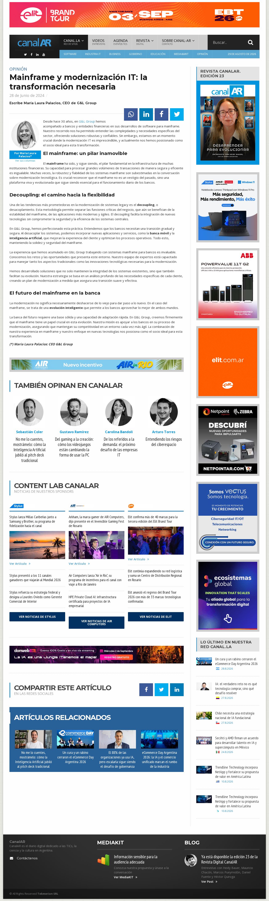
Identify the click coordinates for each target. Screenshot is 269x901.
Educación (158, 54)
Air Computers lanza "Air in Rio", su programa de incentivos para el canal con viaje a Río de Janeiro (95, 580)
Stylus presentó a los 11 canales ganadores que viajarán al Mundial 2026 (35, 577)
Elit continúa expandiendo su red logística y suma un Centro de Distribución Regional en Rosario (155, 575)
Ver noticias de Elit (156, 617)
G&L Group (87, 121)
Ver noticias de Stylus (37, 617)
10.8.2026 (227, 781)
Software (70, 54)
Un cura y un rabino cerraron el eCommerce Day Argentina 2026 (75, 757)
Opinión (202, 54)
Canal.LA (221, 646)
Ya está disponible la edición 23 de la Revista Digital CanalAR (229, 859)
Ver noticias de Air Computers (96, 622)
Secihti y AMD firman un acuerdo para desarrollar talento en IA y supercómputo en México (236, 742)
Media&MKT (181, 54)
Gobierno (135, 54)
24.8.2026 (227, 752)
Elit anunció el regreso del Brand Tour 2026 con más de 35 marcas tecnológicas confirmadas (154, 596)
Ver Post (207, 881)
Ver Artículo (18, 563)
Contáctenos (27, 858)
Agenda (120, 41)
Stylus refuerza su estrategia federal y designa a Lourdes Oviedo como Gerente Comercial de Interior (35, 596)
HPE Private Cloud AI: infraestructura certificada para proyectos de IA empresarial (92, 601)
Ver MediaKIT (123, 877)
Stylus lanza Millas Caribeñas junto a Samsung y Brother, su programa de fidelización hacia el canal (32, 521)
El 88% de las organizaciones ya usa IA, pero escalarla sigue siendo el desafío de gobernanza (117, 759)
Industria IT (93, 54)
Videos (98, 41)
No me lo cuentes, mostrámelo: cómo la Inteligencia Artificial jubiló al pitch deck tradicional (33, 759)
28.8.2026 (227, 668)
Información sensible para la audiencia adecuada (135, 859)
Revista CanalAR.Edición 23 (220, 73)
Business (114, 54)
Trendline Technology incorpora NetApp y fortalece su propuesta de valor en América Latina (237, 772)
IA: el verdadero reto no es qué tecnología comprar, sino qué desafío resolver (236, 688)
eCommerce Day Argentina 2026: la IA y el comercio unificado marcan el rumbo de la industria (159, 759)
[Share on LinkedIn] (146, 114)
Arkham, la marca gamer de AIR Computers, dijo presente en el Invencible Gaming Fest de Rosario (96, 521)
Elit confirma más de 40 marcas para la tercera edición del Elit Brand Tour (153, 519)
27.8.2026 (227, 698)
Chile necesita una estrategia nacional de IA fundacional (234, 715)
